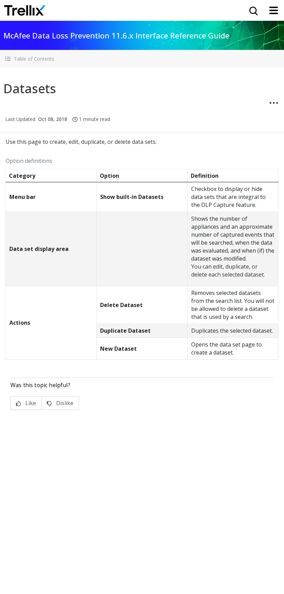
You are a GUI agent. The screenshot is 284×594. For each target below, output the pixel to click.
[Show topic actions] (274, 103)
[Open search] (253, 10)
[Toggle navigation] (274, 10)
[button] (142, 59)
